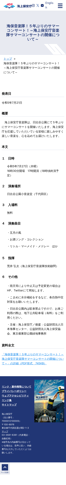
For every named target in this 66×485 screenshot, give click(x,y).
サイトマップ (9, 404)
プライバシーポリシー (14, 390)
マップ (5, 431)
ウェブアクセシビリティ (15, 395)
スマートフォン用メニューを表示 (60, 6)
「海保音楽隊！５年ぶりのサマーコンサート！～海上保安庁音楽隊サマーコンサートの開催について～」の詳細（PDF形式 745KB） (33, 359)
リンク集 (7, 400)
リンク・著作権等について (16, 386)
